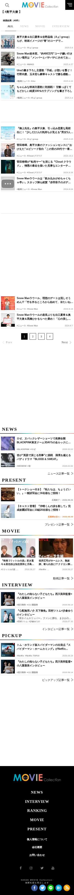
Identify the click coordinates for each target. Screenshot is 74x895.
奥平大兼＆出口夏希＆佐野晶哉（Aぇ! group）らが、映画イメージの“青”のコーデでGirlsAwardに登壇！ (44, 39)
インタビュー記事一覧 (56, 629)
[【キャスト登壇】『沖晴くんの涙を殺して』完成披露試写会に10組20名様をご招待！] (8, 511)
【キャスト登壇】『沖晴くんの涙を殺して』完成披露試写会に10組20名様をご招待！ (44, 508)
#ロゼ (33, 449)
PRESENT (37, 829)
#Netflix (20, 656)
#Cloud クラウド (34, 156)
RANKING (37, 811)
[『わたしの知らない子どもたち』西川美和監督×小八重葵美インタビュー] (8, 666)
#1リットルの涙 (8, 569)
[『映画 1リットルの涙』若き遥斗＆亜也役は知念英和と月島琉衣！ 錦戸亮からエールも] (18, 547)
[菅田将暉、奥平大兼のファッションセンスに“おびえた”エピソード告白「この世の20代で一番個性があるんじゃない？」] (8, 150)
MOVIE (37, 820)
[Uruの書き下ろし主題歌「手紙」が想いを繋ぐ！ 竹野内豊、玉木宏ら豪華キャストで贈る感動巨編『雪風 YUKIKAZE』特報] (8, 75)
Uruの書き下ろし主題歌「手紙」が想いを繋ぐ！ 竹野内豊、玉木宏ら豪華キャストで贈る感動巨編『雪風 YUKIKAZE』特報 (44, 72)
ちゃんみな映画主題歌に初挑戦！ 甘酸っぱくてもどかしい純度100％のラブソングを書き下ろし (44, 89)
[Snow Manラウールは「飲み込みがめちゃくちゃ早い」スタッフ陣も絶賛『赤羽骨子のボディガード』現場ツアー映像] (8, 183)
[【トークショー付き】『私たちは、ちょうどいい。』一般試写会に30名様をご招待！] (8, 494)
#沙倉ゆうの (34, 621)
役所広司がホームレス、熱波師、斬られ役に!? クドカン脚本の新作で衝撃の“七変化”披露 (55, 562)
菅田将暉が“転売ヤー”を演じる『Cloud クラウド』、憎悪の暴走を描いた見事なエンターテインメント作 (44, 163)
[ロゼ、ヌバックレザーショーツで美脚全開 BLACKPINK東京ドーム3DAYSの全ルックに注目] (8, 443)
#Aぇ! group (32, 48)
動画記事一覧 (61, 578)
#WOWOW (21, 466)
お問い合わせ (37, 855)
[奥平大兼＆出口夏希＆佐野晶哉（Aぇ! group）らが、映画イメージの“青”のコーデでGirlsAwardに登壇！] (8, 42)
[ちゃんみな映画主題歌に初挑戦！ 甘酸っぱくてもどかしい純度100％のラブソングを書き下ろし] (8, 92)
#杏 (29, 466)
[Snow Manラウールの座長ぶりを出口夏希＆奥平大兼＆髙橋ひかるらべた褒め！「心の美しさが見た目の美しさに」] (8, 320)
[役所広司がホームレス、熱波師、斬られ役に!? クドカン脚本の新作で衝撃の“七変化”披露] (56, 547)
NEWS (37, 792)
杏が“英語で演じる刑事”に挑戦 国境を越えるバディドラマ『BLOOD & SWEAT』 (44, 457)
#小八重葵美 (32, 672)
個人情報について (37, 839)
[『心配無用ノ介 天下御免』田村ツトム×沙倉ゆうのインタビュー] (8, 616)
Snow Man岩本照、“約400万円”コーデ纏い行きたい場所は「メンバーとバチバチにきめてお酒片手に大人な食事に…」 (44, 55)
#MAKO (30, 64)
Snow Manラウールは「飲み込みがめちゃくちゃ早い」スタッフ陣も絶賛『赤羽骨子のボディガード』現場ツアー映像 (44, 180)
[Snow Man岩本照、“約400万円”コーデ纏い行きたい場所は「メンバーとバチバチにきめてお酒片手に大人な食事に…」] (8, 58)
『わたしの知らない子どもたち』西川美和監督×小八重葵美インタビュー (44, 663)
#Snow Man (36, 189)
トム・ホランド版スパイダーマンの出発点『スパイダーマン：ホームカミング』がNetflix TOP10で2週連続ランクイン (44, 647)
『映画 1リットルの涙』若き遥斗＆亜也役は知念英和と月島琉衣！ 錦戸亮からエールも (17, 562)
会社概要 (37, 847)
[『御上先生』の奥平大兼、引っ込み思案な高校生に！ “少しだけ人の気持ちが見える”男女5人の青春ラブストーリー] (8, 133)
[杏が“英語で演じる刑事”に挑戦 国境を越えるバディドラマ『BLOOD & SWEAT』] (8, 460)
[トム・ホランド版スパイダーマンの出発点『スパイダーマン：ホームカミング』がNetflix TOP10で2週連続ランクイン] (8, 650)
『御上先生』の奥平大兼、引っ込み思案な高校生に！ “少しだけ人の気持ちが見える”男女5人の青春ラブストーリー (45, 130)
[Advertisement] (37, 111)
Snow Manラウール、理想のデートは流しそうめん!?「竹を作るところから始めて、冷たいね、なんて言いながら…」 (45, 300)
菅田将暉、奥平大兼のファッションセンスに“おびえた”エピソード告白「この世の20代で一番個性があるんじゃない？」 (44, 147)
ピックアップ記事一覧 (56, 680)
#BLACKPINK (23, 449)
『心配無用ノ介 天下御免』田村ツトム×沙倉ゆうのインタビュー (45, 612)
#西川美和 (21, 672)
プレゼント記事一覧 (57, 524)
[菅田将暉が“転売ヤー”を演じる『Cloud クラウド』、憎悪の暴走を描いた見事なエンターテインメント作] (8, 167)
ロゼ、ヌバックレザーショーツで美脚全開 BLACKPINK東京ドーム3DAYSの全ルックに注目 (44, 440)
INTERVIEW (37, 801)
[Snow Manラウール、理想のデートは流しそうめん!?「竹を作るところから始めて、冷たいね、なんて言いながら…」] (8, 303)
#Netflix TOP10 (32, 656)
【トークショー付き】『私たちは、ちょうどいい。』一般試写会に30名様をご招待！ (44, 491)
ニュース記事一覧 (59, 473)
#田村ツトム (22, 621)
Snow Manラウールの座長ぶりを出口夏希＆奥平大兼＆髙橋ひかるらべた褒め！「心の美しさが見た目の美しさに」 (44, 317)
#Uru (33, 81)
